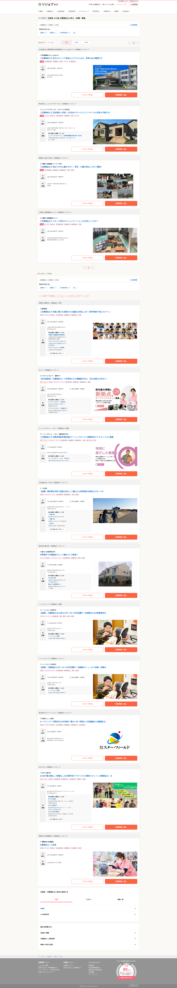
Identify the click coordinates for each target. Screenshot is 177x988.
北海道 (55, 956)
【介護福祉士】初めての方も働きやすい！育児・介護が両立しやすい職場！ (71, 167)
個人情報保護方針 (94, 967)
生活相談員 (60, 11)
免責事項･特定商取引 (95, 970)
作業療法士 (107, 11)
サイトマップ (92, 974)
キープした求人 (109, 4)
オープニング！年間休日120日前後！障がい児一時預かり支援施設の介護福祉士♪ (73, 722)
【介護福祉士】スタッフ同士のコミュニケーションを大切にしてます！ (69, 221)
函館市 (53, 32)
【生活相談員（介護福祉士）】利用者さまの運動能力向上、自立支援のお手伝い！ (74, 379)
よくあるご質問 (43, 965)
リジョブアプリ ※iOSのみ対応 (48, 970)
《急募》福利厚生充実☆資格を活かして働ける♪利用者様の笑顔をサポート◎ (71, 491)
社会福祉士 (125, 11)
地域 (56, 899)
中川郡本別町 (65, 32)
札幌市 (43, 32)
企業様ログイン (134, 1)
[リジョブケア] (48, 4)
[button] (88, 68)
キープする (89, 95)
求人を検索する (96, 4)
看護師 (116, 11)
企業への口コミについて (46, 972)
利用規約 (91, 965)
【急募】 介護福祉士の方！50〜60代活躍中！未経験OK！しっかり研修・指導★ (73, 667)
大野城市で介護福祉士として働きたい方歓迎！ (59, 555)
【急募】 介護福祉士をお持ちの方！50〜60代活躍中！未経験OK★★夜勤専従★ (73, 613)
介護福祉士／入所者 (48, 845)
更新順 (86, 42)
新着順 (76, 42)
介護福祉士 (49, 11)
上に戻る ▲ (133, 985)
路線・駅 (120, 899)
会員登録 (134, 4)
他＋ (74, 32)
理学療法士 (96, 11)
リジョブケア (42, 956)
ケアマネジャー (84, 11)
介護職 (40, 11)
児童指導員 (71, 11)
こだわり (88, 899)
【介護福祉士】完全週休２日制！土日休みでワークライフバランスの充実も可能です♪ (75, 113)
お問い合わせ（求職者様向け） (48, 967)
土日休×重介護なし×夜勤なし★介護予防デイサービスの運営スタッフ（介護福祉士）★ (76, 776)
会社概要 (91, 972)
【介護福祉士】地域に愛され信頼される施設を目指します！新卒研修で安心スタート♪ (75, 312)
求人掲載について (123, 1)
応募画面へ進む (121, 95)
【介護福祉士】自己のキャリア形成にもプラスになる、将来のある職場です (71, 58)
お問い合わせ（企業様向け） (72, 967)
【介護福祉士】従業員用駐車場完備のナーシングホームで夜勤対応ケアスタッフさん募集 (76, 437)
